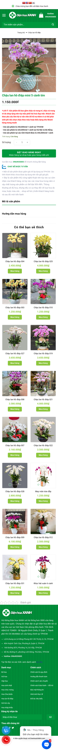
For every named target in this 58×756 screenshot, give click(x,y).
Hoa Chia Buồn (7, 694)
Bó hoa (4, 672)
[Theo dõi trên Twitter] (13, 728)
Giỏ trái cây (5, 703)
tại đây (39, 662)
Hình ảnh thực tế (36, 694)
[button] (4, 15)
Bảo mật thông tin (37, 690)
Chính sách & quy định (38, 672)
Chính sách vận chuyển (39, 681)
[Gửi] (53, 24)
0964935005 (18, 162)
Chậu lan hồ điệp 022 (43, 445)
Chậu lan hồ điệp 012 (43, 537)
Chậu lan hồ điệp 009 (14, 537)
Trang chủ (21, 33)
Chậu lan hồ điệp (34, 33)
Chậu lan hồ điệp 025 (43, 261)
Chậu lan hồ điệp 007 (14, 445)
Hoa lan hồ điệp (7, 699)
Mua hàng (14, 271)
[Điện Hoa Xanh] (22, 15)
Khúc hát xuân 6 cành (43, 583)
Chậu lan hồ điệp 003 (14, 307)
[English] (27, 3)
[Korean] (33, 3)
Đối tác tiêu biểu (36, 699)
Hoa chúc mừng (7, 690)
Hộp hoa (4, 681)
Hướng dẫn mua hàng (14, 213)
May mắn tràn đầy (43, 491)
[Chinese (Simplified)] (30, 3)
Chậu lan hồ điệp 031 (14, 583)
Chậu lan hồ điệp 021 (43, 399)
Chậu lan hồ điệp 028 (14, 491)
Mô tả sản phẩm (11, 201)
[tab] (29, 201)
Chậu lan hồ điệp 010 (43, 307)
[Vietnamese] (23, 3)
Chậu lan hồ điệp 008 (14, 399)
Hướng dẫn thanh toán (38, 677)
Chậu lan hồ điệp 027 (14, 353)
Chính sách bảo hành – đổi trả (41, 685)
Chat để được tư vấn (17, 166)
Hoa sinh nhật (6, 685)
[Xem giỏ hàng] (41, 15)
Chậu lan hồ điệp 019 (43, 353)
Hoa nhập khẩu (7, 708)
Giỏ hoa (4, 677)
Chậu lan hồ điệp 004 (14, 261)
